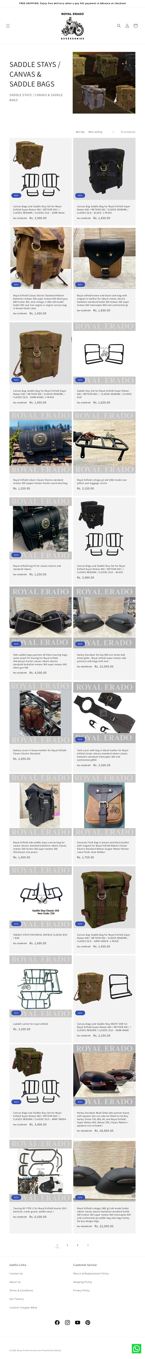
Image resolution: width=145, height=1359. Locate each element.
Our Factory (16, 1299)
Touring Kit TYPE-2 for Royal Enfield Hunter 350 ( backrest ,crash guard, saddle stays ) (40, 1210)
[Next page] (88, 1245)
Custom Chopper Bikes (23, 1307)
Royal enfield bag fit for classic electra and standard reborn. (37, 567)
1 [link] (57, 1245)
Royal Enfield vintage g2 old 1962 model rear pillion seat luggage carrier (102, 482)
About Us (15, 1282)
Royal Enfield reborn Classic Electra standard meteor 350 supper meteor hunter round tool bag (40, 482)
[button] (8, 26)
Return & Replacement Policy (91, 1273)
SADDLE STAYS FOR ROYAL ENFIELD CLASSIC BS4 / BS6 (40, 936)
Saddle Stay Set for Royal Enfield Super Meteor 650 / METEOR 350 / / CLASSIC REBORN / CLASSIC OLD (104, 394)
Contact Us (16, 1273)
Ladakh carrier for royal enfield (30, 1023)
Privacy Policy (81, 1290)
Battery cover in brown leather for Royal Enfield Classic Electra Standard (39, 752)
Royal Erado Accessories (29, 1350)
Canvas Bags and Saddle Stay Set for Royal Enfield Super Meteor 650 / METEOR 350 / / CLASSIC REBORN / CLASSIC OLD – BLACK (101, 569)
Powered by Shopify (51, 1350)
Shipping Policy (82, 1282)
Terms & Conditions (21, 1290)
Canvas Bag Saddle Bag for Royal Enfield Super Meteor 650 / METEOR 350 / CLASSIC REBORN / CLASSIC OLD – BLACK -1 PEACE (103, 209)
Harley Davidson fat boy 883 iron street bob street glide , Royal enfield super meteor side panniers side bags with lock (101, 658)
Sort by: (80, 131)
